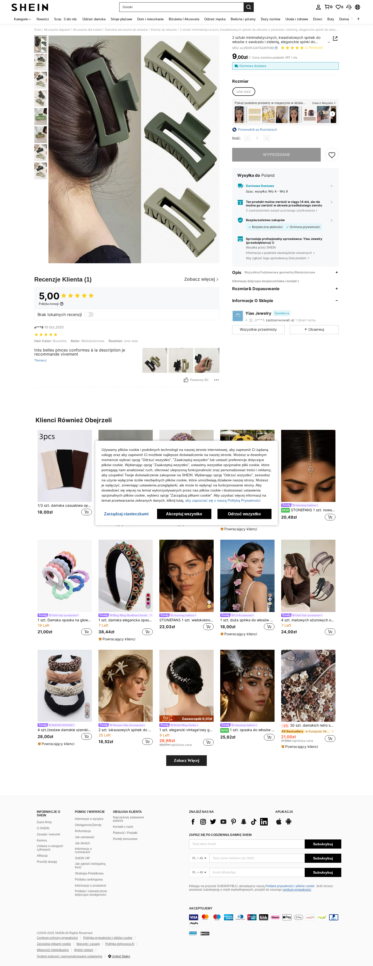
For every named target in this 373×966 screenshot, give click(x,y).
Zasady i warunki (48, 834)
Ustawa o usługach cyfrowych (50, 847)
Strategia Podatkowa (89, 873)
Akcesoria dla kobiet (87, 29)
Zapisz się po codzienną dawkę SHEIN (220, 835)
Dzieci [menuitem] (317, 19)
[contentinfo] (265, 920)
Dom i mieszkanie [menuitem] (150, 19)
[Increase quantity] (266, 138)
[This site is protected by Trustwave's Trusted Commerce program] (193, 933)
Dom (37, 29)
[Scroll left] (352, 19)
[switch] (89, 314)
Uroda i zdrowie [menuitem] (296, 19)
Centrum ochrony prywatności (57, 938)
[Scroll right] (358, 19)
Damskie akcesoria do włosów (126, 29)
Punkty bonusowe (125, 839)
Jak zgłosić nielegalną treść (90, 865)
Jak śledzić (82, 843)
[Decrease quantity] (247, 138)
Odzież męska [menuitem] (215, 19)
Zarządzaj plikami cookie (54, 944)
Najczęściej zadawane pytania (128, 819)
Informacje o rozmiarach (83, 850)
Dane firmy (44, 822)
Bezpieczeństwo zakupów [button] (265, 220)
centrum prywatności (297, 889)
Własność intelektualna (53, 950)
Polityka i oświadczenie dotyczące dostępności (91, 893)
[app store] (278, 824)
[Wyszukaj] (249, 7)
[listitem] (241, 114)
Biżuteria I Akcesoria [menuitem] (184, 19)
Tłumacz (40, 360)
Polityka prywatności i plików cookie (290, 886)
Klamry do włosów (164, 29)
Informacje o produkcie (90, 885)
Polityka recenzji (49, 304)
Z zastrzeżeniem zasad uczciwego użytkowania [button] (280, 210)
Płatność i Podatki (125, 833)
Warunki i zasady (88, 944)
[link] (328, 7)
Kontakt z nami (123, 827)
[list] (229, 822)
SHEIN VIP (82, 858)
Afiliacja (42, 855)
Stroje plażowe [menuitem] (121, 19)
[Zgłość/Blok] (216, 380)
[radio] (243, 91)
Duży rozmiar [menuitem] (270, 19)
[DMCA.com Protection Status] (204, 933)
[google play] (288, 824)
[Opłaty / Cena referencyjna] (249, 57)
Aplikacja (284, 812)
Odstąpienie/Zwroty (88, 825)
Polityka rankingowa (89, 879)
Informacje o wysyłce (89, 819)
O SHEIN (43, 828)
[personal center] (318, 7)
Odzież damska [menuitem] (94, 19)
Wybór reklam (83, 950)
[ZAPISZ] (332, 155)
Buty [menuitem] (330, 19)
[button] (349, 7)
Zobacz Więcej (186, 760)
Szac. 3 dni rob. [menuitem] (65, 19)
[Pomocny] (186, 380)
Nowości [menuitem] (43, 19)
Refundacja (83, 831)
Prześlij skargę (47, 862)
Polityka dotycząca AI (119, 944)
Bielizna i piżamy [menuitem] (243, 19)
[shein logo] (29, 7)
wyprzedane (276, 154)
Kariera (42, 840)
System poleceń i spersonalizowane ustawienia (69, 956)
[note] (239, 529)
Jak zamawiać (84, 837)
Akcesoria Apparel (57, 29)
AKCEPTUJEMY (200, 908)
